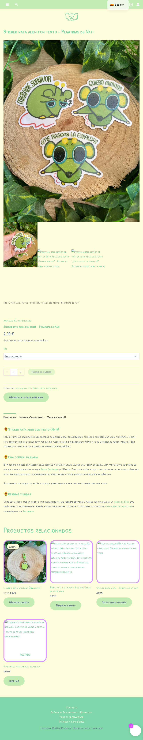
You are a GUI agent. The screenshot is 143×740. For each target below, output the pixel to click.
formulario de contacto (118, 506)
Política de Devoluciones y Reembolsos (71, 712)
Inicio (6, 302)
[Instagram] (131, 5)
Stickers (26, 320)
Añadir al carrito (41, 372)
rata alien (51, 388)
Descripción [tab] (9, 417)
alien (18, 388)
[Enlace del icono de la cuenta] (138, 4)
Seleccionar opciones (114, 602)
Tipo (5, 348)
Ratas (25, 302)
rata (42, 388)
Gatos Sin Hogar (49, 469)
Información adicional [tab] (31, 417)
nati (24, 388)
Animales (15, 302)
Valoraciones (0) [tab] (56, 417)
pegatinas (33, 388)
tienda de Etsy (121, 501)
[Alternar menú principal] (7, 4)
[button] (16, 4)
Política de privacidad (71, 717)
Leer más (14, 681)
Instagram (28, 511)
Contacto (71, 707)
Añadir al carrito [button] (19, 602)
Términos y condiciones (71, 721)
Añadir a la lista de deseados (26, 397)
